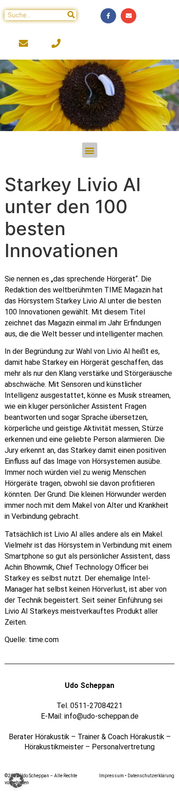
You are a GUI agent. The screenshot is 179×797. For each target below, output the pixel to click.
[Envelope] (128, 16)
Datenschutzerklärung (151, 775)
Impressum (111, 775)
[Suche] (71, 15)
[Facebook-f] (108, 16)
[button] (89, 150)
